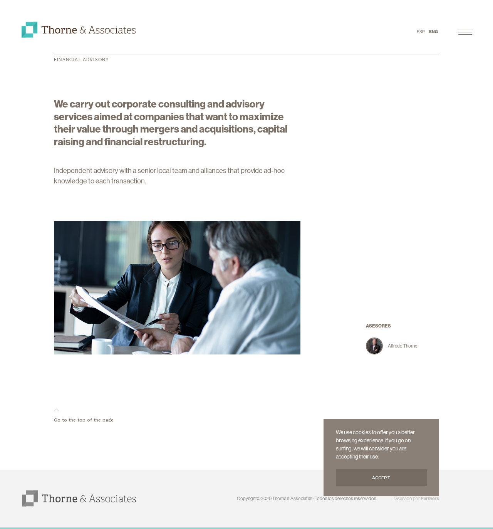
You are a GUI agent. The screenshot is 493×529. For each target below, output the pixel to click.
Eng (433, 31)
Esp (421, 31)
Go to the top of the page (84, 420)
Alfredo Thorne (402, 346)
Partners (430, 498)
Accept (381, 477)
